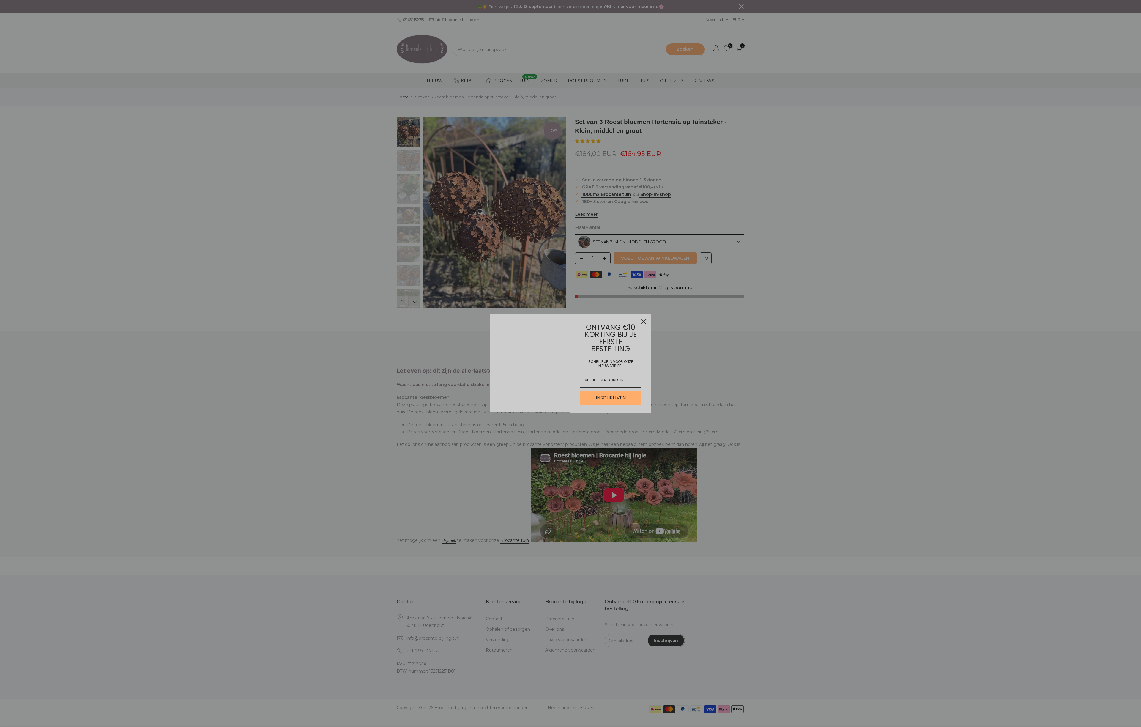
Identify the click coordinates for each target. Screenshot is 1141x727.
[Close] (643, 321)
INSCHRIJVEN (611, 397)
